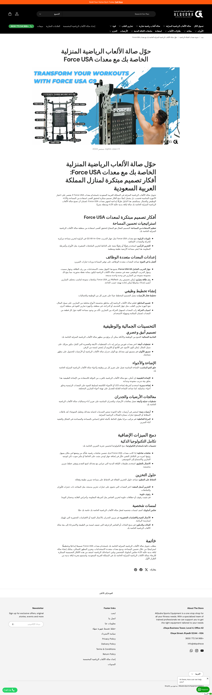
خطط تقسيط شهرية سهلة (104, 628)
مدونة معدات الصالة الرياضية (189, 37)
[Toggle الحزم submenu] (110, 31)
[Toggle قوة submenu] (110, 26)
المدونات (112, 664)
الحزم (114, 31)
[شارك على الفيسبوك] (141, 569)
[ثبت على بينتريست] (135, 569)
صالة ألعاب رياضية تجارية (149, 26)
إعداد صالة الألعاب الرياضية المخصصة (79, 26)
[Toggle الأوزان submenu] (195, 31)
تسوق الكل (199, 26)
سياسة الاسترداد (108, 633)
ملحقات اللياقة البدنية (143, 31)
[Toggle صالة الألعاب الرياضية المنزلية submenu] (164, 26)
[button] (10, 14)
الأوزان (201, 31)
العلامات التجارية (53, 26)
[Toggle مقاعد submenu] (184, 31)
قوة (114, 26)
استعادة (158, 31)
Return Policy (109, 654)
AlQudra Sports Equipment (188, 686)
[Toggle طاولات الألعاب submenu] (165, 31)
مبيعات (40, 26)
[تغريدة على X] (146, 569)
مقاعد (189, 31)
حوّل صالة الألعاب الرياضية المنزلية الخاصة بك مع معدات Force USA (154, 37)
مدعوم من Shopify (171, 686)
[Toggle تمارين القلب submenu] (119, 26)
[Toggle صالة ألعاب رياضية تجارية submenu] (136, 26)
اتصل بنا (112, 618)
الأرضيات (124, 31)
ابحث (113, 613)
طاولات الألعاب (174, 31)
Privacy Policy (109, 638)
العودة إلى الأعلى (106, 593)
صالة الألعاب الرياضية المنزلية (178, 26)
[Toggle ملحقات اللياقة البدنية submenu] (131, 31)
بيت (202, 37)
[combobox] (96, 14)
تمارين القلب (127, 26)
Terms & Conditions (106, 649)
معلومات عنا (110, 623)
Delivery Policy (108, 644)
